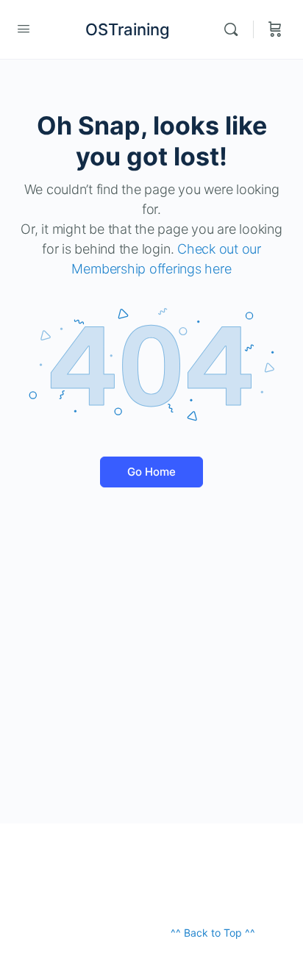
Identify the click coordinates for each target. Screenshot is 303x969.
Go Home (151, 472)
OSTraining (127, 29)
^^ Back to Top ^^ (213, 932)
